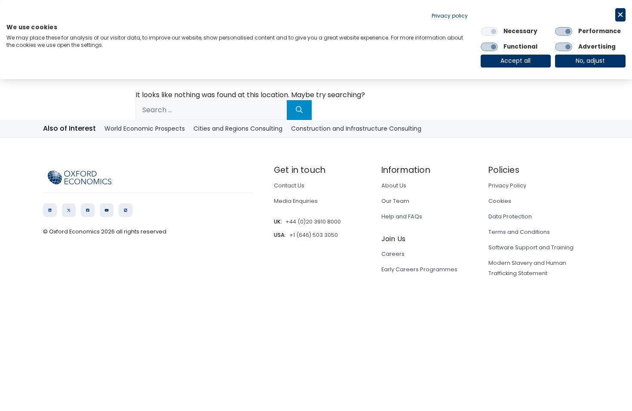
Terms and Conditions (519, 232)
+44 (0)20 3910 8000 (313, 221)
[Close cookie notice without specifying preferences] (620, 14)
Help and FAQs (401, 216)
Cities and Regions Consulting (237, 128)
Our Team (395, 201)
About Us (393, 185)
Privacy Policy (507, 185)
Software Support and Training (531, 247)
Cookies (499, 201)
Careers (393, 254)
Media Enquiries (296, 201)
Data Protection (510, 216)
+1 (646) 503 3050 (313, 235)
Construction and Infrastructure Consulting (356, 128)
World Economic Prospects (144, 128)
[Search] (299, 110)
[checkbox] (489, 31)
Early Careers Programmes (419, 269)
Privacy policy (450, 15)
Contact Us (289, 185)
